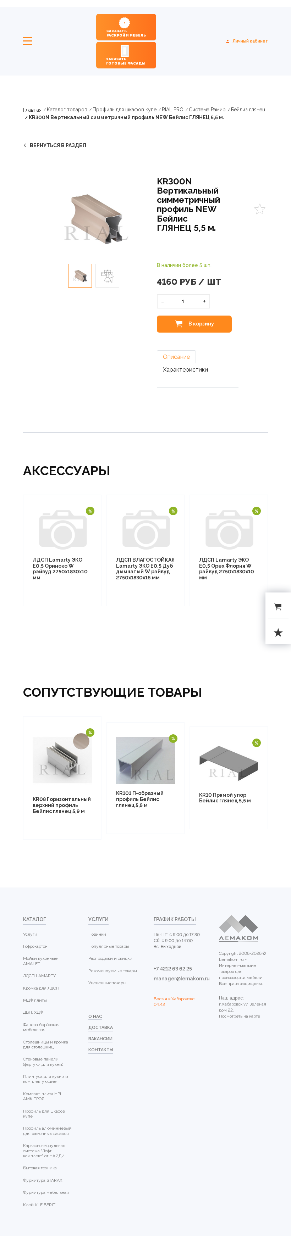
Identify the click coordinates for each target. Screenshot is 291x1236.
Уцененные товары (107, 982)
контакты (100, 1049)
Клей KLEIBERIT (39, 1204)
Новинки (97, 934)
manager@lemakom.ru (178, 978)
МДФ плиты (35, 1000)
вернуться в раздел (58, 145)
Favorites (260, 209)
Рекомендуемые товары (112, 970)
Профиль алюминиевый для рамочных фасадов (47, 1131)
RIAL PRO (172, 109)
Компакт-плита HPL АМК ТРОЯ (42, 1096)
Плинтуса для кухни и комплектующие (45, 1079)
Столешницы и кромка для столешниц (45, 1045)
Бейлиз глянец (248, 109)
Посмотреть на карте (239, 1016)
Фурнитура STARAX (42, 1180)
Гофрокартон (35, 946)
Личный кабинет (250, 41)
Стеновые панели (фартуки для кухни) (43, 1062)
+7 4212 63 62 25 (173, 968)
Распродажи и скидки (110, 958)
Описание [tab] (176, 356)
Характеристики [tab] (185, 369)
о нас (95, 1016)
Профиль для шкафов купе (125, 109)
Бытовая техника (40, 1167)
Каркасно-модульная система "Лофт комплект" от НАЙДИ (44, 1150)
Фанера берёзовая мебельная (41, 1027)
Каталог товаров (67, 109)
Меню (27, 41)
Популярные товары (108, 946)
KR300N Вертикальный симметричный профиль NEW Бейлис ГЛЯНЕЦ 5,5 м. (126, 117)
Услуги (30, 934)
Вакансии (100, 1038)
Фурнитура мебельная (46, 1192)
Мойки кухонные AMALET (40, 961)
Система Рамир (207, 109)
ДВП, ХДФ (33, 1012)
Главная (32, 110)
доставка (100, 1027)
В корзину (200, 323)
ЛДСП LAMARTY (39, 975)
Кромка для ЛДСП (41, 988)
